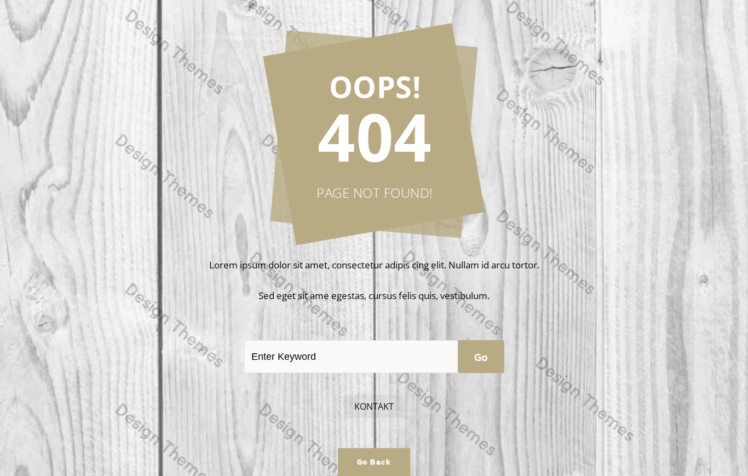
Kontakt (374, 406)
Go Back (374, 462)
